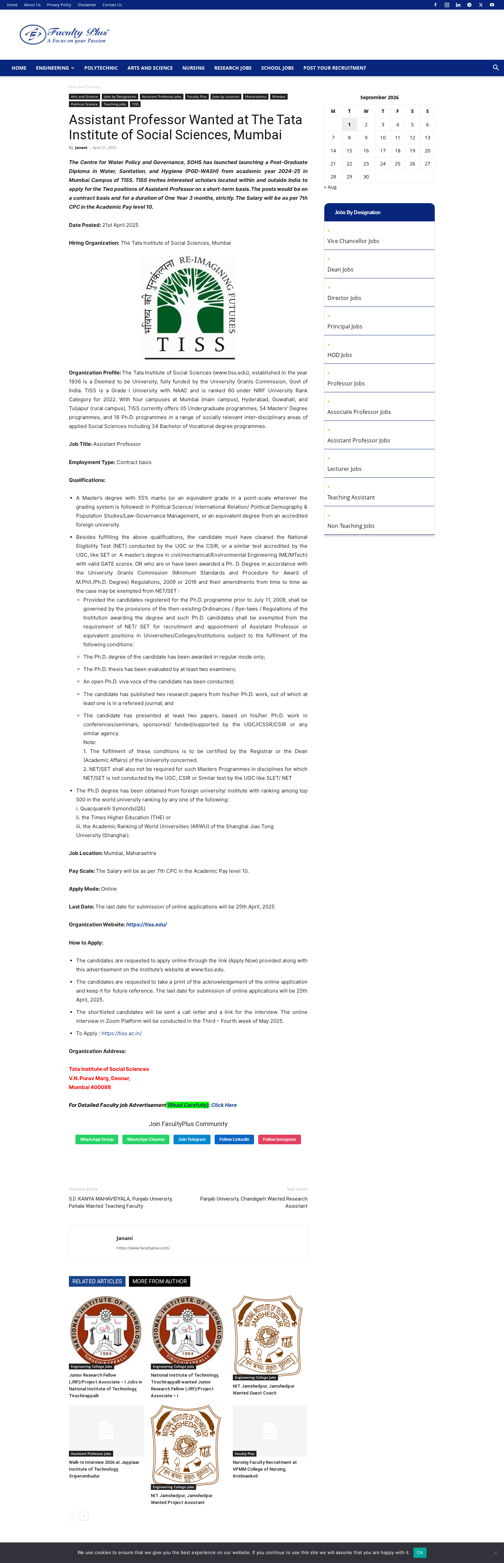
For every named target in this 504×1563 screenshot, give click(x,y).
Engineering (52, 68)
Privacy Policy (59, 4)
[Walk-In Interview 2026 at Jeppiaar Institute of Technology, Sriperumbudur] (106, 1431)
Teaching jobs (115, 104)
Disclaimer (87, 4)
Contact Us (112, 4)
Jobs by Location (226, 96)
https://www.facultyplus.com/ (143, 1248)
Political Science (84, 104)
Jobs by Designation (120, 96)
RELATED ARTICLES (97, 1281)
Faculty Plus (197, 96)
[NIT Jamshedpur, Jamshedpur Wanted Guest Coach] (270, 1338)
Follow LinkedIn (234, 1139)
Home (12, 4)
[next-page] (84, 1516)
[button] (496, 68)
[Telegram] (469, 5)
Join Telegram (192, 1139)
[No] (495, 1552)
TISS (135, 104)
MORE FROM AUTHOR (159, 1281)
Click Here (224, 1105)
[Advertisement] (188, 1163)
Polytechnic (101, 68)
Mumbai (279, 96)
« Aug (330, 187)
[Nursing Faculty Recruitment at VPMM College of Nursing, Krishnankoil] (270, 1431)
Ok (420, 1552)
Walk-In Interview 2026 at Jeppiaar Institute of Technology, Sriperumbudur (104, 1469)
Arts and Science (150, 68)
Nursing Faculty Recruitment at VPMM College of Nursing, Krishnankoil (265, 1469)
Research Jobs (233, 68)
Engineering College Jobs (91, 1366)
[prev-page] (73, 1516)
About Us (32, 4)
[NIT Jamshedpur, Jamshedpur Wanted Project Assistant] (188, 1447)
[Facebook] (435, 5)
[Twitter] (481, 5)
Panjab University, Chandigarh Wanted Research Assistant (254, 1202)
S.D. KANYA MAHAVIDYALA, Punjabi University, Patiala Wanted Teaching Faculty (120, 1202)
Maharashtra (255, 96)
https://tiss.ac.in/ (121, 1033)
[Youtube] (492, 5)
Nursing (193, 68)
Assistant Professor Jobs (161, 96)
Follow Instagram (279, 1139)
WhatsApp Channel (146, 1139)
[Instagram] (447, 5)
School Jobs (277, 68)
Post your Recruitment (334, 68)
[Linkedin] (458, 5)
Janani (81, 147)
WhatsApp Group (96, 1139)
